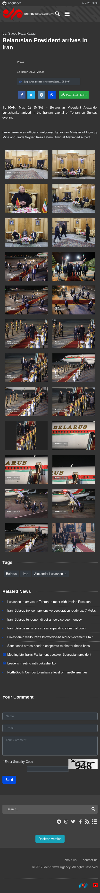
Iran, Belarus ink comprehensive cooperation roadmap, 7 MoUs (51, 610)
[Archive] (95, 821)
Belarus (11, 574)
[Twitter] (73, 821)
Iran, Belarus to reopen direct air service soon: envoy (44, 619)
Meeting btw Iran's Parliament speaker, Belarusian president (49, 654)
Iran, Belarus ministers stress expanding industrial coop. (46, 628)
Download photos (76, 95)
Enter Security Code (17, 762)
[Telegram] (59, 821)
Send (9, 780)
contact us (90, 860)
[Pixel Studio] (93, 885)
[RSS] (87, 821)
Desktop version (50, 839)
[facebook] (80, 821)
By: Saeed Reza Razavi (19, 33)
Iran (25, 574)
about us (71, 860)
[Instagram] (66, 821)
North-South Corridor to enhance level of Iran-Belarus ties (47, 672)
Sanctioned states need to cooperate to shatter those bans (48, 646)
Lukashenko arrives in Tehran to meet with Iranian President (49, 602)
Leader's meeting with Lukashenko (31, 663)
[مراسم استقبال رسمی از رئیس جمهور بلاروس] (26, 164)
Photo (20, 62)
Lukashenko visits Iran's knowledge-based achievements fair (49, 637)
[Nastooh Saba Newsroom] (81, 885)
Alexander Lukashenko (50, 574)
